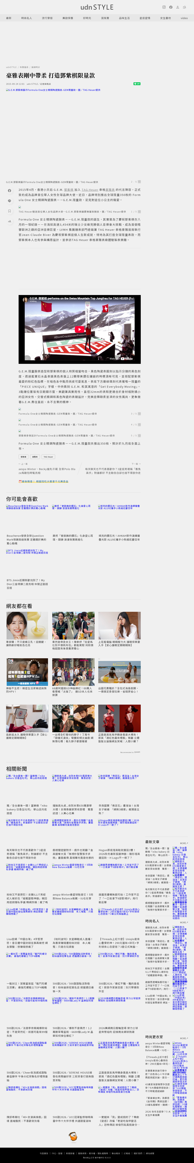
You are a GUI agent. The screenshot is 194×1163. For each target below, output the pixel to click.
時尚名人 (26, 18)
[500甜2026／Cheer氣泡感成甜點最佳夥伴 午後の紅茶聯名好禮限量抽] (27, 1056)
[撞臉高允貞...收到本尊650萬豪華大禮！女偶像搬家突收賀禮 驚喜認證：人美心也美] (73, 789)
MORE (183, 843)
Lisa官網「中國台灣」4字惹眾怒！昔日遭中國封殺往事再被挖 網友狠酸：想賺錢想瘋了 (27, 942)
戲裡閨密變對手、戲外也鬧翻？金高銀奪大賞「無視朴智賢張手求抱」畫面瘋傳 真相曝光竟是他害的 (73, 853)
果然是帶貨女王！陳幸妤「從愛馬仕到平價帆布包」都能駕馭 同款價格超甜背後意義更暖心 (72, 645)
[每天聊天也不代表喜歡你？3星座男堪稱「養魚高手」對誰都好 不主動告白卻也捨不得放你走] (27, 833)
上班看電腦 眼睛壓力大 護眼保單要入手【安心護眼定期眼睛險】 (119, 643)
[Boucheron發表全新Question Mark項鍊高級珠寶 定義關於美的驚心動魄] (27, 519)
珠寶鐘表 (24, 67)
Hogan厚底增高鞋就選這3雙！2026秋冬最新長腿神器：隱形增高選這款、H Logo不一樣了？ (119, 853)
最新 (9, 18)
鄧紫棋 (23, 457)
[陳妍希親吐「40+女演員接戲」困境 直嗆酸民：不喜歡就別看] (27, 1100)
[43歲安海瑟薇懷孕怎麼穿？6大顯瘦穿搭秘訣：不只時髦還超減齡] (180, 1088)
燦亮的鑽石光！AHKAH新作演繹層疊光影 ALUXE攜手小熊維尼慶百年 (119, 537)
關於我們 (138, 1153)
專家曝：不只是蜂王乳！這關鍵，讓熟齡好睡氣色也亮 (26, 643)
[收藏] (9, 211)
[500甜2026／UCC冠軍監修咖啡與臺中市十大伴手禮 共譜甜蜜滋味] (73, 1100)
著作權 (92, 1153)
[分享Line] (9, 200)
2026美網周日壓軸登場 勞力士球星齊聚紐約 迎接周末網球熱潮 (118, 1030)
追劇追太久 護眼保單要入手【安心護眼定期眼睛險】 (26, 736)
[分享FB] (9, 190)
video (184, 18)
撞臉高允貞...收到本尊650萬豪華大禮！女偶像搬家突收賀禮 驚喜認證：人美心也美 (73, 809)
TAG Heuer (48, 457)
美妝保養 (67, 18)
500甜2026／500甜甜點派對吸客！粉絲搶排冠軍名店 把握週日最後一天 (73, 987)
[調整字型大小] (9, 221)
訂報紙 (127, 1153)
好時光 (87, 18)
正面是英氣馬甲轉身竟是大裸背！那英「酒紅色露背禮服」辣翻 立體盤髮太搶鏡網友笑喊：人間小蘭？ (118, 738)
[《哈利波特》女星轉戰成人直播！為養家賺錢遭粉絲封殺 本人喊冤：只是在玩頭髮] (73, 922)
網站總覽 (150, 1153)
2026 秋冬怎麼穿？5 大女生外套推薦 (158, 1113)
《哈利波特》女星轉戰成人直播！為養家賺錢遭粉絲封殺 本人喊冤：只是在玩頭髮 (73, 942)
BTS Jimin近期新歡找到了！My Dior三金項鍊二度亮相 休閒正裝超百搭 (27, 584)
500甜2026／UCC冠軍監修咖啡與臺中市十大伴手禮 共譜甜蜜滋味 (73, 1119)
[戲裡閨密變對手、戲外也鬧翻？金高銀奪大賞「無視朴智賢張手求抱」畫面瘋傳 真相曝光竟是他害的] (73, 833)
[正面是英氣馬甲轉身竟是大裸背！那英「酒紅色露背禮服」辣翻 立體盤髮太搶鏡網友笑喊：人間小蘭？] (119, 1056)
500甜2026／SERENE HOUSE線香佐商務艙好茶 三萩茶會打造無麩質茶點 (73, 1076)
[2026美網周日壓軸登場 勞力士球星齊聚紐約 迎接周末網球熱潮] (119, 1011)
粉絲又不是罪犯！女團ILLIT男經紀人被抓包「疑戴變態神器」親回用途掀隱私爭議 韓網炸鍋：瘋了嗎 (27, 898)
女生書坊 (165, 18)
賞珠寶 (105, 18)
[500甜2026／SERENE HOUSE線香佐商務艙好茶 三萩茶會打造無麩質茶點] (73, 1056)
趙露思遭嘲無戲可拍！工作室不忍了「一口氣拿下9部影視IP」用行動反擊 (119, 898)
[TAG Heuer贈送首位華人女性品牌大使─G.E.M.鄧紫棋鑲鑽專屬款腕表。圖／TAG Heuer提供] (80, 207)
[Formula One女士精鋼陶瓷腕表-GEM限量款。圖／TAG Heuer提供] (80, 409)
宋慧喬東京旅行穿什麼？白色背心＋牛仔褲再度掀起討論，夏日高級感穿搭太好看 (157, 1076)
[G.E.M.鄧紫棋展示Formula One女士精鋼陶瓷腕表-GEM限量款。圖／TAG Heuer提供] (73, 134)
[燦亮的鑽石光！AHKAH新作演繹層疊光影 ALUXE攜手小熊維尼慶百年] (119, 519)
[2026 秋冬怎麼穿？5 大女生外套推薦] (180, 1115)
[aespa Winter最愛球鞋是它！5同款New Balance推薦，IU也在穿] (73, 878)
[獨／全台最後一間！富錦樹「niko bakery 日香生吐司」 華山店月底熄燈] (27, 789)
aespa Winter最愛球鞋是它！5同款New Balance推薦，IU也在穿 (73, 896)
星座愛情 (145, 18)
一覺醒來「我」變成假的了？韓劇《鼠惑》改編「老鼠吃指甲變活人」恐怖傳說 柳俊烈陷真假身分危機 (119, 1122)
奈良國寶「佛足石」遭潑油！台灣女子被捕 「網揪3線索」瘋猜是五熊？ (119, 809)
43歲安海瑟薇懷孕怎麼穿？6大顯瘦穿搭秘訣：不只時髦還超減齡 (158, 1088)
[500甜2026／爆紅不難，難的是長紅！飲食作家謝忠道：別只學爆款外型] (119, 967)
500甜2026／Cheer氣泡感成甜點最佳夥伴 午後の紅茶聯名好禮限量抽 (27, 1076)
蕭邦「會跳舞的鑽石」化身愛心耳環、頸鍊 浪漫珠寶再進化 (73, 537)
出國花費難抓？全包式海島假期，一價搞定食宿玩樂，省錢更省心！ (118, 690)
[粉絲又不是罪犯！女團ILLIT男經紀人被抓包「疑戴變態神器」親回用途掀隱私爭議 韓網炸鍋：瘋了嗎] (27, 878)
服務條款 (82, 1153)
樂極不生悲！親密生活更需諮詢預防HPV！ (26, 690)
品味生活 (124, 18)
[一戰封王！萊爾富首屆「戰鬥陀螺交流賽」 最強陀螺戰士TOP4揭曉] (27, 967)
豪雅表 (35, 457)
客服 (60, 1153)
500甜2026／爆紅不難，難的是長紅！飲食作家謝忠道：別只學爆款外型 (119, 987)
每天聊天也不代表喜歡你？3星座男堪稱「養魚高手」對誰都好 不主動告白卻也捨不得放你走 (27, 853)
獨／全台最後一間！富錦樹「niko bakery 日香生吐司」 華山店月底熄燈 (27, 809)
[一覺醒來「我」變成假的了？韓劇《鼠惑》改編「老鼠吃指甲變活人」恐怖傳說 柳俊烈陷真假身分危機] (119, 1100)
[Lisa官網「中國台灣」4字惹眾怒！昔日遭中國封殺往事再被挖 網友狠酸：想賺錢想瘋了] (27, 922)
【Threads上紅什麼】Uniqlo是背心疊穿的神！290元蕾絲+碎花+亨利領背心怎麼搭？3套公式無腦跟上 (119, 944)
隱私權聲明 (103, 1153)
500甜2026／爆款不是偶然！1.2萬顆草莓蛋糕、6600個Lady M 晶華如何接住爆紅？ (73, 1031)
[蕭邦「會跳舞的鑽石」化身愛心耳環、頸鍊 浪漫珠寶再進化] (73, 519)
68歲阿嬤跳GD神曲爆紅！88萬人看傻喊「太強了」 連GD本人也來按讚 (72, 692)
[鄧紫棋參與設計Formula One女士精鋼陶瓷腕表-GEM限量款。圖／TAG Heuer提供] (80, 431)
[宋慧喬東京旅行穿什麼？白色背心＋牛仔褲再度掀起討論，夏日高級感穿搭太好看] (180, 1074)
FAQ (54, 1153)
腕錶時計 (36, 67)
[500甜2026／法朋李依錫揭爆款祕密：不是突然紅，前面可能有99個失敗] (27, 1011)
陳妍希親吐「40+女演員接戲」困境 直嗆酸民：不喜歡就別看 (27, 1119)
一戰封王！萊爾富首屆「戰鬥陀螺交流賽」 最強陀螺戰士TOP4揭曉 (27, 985)
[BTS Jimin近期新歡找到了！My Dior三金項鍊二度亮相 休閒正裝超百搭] (27, 563)
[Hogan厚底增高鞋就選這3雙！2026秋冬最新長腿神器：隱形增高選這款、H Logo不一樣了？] (119, 833)
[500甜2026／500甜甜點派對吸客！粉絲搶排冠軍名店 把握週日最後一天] (73, 967)
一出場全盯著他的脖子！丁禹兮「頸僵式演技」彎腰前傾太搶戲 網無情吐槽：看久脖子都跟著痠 (72, 738)
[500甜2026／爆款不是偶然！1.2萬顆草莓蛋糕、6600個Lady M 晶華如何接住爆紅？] (73, 1011)
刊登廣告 (44, 1153)
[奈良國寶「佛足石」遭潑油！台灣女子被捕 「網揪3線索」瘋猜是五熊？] (119, 789)
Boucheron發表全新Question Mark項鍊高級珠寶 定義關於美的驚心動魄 (26, 539)
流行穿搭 (47, 18)
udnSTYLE (11, 67)
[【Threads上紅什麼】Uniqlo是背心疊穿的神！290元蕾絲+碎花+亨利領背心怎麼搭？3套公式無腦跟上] (119, 922)
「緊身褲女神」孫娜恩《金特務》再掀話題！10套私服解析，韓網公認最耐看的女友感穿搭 (157, 1103)
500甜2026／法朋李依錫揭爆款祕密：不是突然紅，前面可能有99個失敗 (27, 1031)
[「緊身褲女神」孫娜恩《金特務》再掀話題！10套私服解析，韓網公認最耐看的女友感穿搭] (180, 1101)
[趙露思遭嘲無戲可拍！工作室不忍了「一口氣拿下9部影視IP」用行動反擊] (119, 878)
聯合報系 (116, 1153)
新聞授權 (70, 1153)
